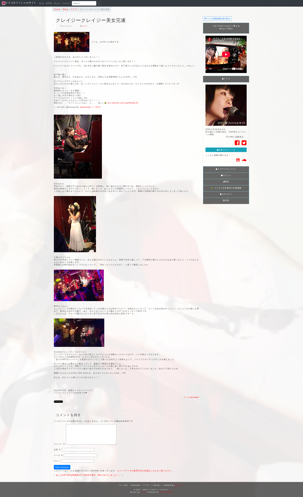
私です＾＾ (179, 485)
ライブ (84, 26)
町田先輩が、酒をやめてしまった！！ (103, 475)
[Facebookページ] (237, 144)
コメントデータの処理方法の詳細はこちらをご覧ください (144, 470)
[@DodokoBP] (244, 144)
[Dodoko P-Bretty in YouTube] (238, 160)
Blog (41, 3)
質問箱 (49, 3)
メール (58, 455)
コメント (59, 444)
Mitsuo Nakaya (166, 492)
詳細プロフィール (226, 149)
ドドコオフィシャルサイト (20, 2)
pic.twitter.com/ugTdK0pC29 (123, 103)
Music (57, 3)
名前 (57, 449)
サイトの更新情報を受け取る (217, 18)
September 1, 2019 (90, 107)
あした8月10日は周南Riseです (70, 475)
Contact (66, 3)
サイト (57, 461)
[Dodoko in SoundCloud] (244, 160)
